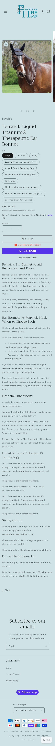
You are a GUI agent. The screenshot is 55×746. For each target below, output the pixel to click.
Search (9, 668)
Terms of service (28, 736)
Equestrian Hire (16, 731)
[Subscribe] (46, 646)
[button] (6, 11)
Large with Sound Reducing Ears (21, 162)
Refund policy (12, 681)
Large (7, 156)
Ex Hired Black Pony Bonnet (20, 200)
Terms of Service (13, 674)
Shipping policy (43, 736)
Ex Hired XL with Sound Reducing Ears (23, 194)
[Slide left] (21, 111)
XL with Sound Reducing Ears (19, 168)
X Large (21, 156)
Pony (34, 156)
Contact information (28, 740)
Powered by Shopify (30, 731)
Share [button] (7, 590)
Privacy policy (14, 736)
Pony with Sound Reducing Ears (20, 175)
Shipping (16, 210)
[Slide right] (34, 111)
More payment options (27, 258)
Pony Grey (10, 181)
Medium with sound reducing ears (21, 187)
